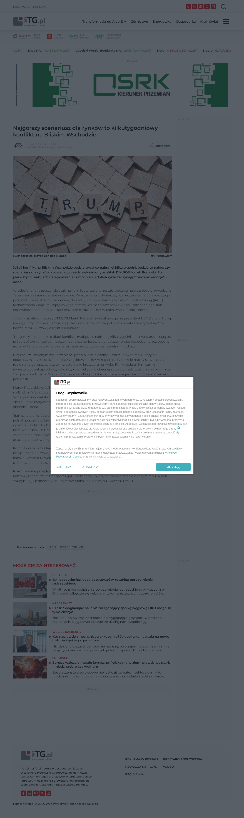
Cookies (77, 456)
